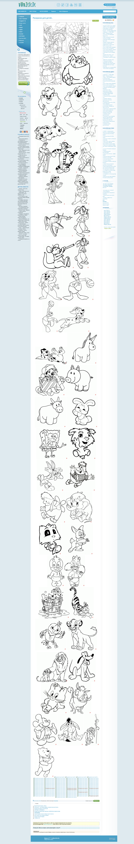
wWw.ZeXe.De (27, 4)
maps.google (22, 119)
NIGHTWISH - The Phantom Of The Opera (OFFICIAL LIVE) (22, 193)
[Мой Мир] (25, 132)
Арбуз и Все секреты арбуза (109, 141)
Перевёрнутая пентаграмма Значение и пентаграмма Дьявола (23, 141)
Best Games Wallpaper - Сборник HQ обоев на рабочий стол (109, 81)
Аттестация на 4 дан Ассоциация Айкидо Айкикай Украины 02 (23, 197)
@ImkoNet (26, 123)
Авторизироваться (110, 4)
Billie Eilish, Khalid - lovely (24, 232)
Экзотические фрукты (23, 138)
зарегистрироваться (48, 824)
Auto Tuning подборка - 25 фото (109, 49)
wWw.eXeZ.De (22, 105)
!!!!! (26, 119)
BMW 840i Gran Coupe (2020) (109, 63)
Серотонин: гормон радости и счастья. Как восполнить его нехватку (24, 56)
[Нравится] (97, 20)
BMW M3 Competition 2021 (108, 59)
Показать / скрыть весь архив (109, 227)
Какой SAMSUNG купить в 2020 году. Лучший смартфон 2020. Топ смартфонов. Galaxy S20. (109, 167)
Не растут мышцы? (107, 160)
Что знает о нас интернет (108, 183)
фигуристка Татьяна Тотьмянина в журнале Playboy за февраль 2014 (23, 180)
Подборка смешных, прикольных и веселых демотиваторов (107, 100)
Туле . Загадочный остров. (24, 150)
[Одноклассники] (113, 20)
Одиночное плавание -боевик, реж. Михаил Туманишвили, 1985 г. (109, 146)
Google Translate (23, 116)
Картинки (56, 800)
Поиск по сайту (106, 205)
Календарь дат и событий (108, 190)
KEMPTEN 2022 (106, 94)
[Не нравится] (93, 20)
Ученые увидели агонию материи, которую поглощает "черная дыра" (23, 147)
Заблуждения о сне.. (107, 172)
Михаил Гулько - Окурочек (24, 210)
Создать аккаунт (109, 17)
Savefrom (22, 118)
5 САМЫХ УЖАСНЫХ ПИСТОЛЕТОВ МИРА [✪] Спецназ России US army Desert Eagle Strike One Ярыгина (23, 202)
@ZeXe (26, 118)
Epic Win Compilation (23, 206)
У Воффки (21, 101)
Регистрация (109, 6)
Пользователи (105, 202)
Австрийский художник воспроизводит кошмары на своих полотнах (108, 106)
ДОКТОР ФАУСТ (22, 151)
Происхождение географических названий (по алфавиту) (108, 192)
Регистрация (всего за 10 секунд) (24, 83)
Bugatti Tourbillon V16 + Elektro (109, 25)
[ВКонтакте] (21, 132)
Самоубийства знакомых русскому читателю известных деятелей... (23, 62)
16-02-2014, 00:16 (37, 800)
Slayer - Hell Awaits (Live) (24, 191)
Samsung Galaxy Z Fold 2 (108, 158)
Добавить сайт (22, 111)
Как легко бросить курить (23, 79)
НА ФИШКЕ (21, 103)
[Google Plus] (27, 132)
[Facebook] (67, 6)
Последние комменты (107, 185)
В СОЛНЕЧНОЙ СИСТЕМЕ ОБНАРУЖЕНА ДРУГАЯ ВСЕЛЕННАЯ (23, 66)
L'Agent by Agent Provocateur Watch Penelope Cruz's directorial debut (23, 225)
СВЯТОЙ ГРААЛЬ (22, 175)
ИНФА (21, 123)
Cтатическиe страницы (108, 186)
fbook (21, 114)
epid (26, 114)
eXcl (24, 114)
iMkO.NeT (105, 187)
